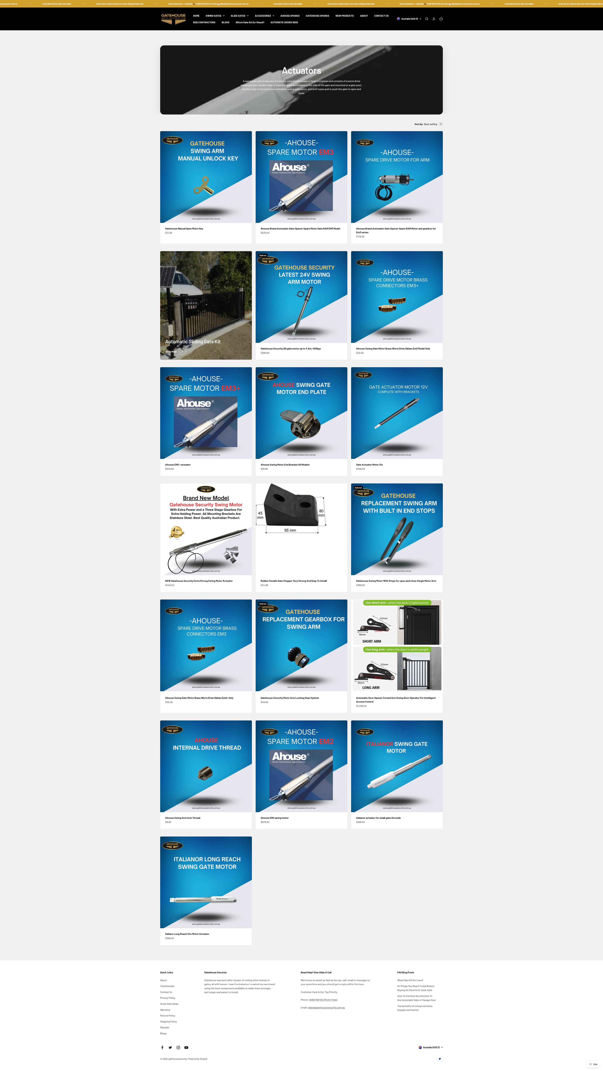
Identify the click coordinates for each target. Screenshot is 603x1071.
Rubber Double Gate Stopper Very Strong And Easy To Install (294, 580)
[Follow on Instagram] (178, 1047)
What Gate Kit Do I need (410, 980)
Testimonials (167, 985)
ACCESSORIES (263, 15)
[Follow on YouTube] (186, 1047)
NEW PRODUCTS (345, 15)
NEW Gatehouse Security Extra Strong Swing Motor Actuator (199, 580)
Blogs (163, 1033)
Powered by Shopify (197, 1058)
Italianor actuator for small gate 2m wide (378, 817)
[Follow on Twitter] (170, 1047)
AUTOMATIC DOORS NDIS (284, 22)
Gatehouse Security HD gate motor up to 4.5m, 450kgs (291, 348)
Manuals (164, 1027)
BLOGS (225, 22)
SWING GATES (213, 15)
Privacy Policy (167, 997)
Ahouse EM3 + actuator (178, 464)
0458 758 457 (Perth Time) (323, 999)
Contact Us (166, 991)
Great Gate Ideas (169, 1003)
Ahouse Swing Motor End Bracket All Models (285, 464)
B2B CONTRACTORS (204, 22)
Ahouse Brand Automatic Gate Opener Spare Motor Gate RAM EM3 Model (300, 228)
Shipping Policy (168, 1021)
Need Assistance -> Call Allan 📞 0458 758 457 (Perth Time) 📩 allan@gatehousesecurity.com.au (138, 4)
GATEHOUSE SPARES (317, 15)
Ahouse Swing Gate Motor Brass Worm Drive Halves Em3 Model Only (393, 348)
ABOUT (364, 15)
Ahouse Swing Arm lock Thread (182, 817)
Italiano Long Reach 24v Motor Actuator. (187, 933)
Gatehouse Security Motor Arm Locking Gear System (290, 697)
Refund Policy (167, 1015)
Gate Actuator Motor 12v (369, 464)
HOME (196, 15)
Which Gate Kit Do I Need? (250, 22)
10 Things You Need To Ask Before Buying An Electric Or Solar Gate (415, 988)
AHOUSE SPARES (290, 15)
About (163, 980)
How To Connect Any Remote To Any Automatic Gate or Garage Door (416, 997)
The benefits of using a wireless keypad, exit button (414, 1007)
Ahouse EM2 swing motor (275, 817)
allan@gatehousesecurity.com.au (326, 1007)
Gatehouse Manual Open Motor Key (184, 228)
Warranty (165, 1009)
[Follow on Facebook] (162, 1047)
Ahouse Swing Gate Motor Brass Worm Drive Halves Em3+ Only (199, 697)
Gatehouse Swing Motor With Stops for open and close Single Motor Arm (396, 580)
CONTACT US (381, 15)
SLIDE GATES (238, 15)
